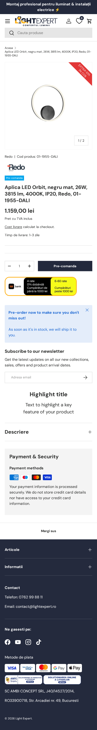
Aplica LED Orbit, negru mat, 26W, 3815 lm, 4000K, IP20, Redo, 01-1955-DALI (48, 53)
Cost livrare (13, 227)
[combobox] (48, 33)
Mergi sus (48, 531)
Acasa (9, 48)
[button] (89, 21)
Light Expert (24, 718)
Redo (8, 156)
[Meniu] (7, 21)
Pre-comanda (65, 266)
